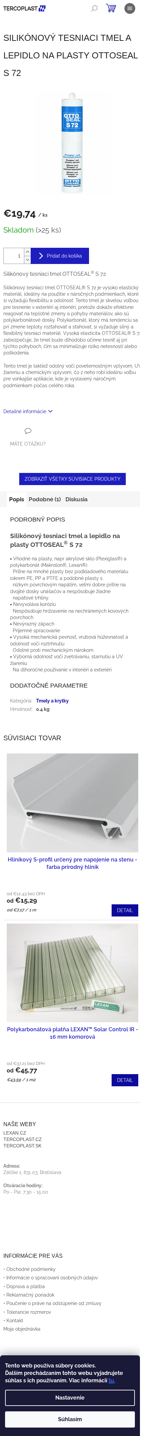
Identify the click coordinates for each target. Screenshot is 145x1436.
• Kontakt (13, 1320)
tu (111, 1380)
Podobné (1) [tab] (45, 499)
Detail (125, 910)
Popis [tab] (16, 499)
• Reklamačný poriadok (28, 1295)
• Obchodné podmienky (29, 1269)
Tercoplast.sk (22, 1145)
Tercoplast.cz (22, 1139)
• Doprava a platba (24, 1286)
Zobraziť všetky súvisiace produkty (72, 479)
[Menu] (130, 8)
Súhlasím (70, 1419)
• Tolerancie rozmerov (27, 1312)
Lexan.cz (14, 1133)
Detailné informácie (24, 411)
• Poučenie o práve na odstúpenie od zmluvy (52, 1303)
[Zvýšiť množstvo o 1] (27, 252)
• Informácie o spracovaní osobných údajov (50, 1277)
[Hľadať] (94, 8)
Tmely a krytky (52, 700)
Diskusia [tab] (76, 499)
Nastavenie (70, 1397)
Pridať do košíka (64, 256)
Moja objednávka (21, 1329)
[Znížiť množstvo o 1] (27, 260)
